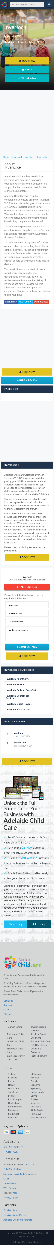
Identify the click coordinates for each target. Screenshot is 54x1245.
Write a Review (27, 380)
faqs (15, 1192)
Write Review (28, 78)
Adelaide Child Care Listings (27, 1242)
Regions (7, 1005)
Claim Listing (25, 302)
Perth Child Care (39, 1055)
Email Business (41, 302)
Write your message (18, 630)
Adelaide (35, 1077)
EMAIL (28, 69)
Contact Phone (16, 621)
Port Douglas (15, 1099)
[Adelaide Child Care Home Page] (22, 963)
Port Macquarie (38, 1117)
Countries (8, 1000)
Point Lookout (15, 1106)
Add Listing (39, 924)
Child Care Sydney (40, 1045)
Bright (11, 1095)
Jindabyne (13, 1092)
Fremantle (13, 1110)
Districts (7, 1014)
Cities (6, 1009)
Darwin (34, 1081)
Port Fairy (36, 1106)
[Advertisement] (27, 128)
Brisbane (12, 1077)
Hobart (11, 1084)
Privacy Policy (10, 1197)
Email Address (15, 613)
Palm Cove (36, 1113)
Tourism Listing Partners (15, 1215)
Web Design (9, 1188)
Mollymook (13, 1113)
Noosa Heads (37, 1092)
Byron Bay (36, 1088)
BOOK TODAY (11, 302)
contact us (29, 1164)
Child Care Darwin (16, 1055)
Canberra (35, 1084)
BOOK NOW (28, 60)
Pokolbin (12, 1117)
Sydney (11, 1074)
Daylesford (14, 1103)
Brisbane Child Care (40, 1041)
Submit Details (27, 646)
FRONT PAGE (10, 1151)
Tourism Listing (14, 1026)
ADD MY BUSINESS (13, 1147)
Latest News (9, 1183)
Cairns (34, 1095)
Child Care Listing (12, 1169)
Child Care (12, 1059)
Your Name (14, 605)
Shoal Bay (35, 1103)
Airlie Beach (37, 1110)
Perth (11, 1081)
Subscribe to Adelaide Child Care (19, 1174)
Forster (34, 1099)
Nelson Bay (14, 1088)
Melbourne (36, 1074)
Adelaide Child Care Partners (17, 1219)
